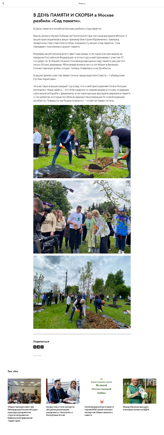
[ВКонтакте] (34, 347)
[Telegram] (38, 347)
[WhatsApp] (42, 347)
